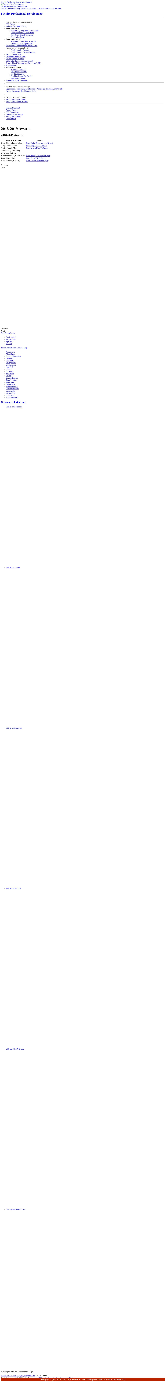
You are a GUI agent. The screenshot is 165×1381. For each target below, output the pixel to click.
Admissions (10, 352)
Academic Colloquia (18, 70)
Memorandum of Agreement (21, 44)
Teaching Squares (17, 74)
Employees (10, 395)
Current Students (12, 389)
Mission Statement (13, 108)
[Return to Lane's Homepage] (12, 4)
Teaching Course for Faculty (21, 76)
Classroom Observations (15, 59)
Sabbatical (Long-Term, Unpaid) (23, 41)
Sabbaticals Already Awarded (22, 35)
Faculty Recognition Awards (17, 102)
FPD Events (10, 24)
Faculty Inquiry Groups (20, 50)
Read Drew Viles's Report (36, 158)
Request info (10, 339)
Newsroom (10, 374)
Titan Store (10, 382)
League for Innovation (14, 114)
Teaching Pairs (11, 65)
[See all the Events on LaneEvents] (82, 325)
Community (10, 391)
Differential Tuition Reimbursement (19, 61)
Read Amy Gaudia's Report (36, 146)
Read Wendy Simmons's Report (38, 156)
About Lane (10, 354)
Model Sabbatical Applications (22, 33)
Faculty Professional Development (22, 13)
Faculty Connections (14, 54)
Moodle (9, 344)
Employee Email (12, 397)
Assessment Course (18, 78)
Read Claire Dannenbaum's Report (39, 143)
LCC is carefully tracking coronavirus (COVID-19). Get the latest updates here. (31, 8)
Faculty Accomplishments (15, 99)
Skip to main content (24, 2)
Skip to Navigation (8, 2)
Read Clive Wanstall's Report (37, 161)
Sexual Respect (12, 378)
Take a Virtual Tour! (8, 348)
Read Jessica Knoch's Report (37, 148)
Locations (9, 371)
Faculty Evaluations (13, 117)
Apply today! (11, 337)
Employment (11, 365)
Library (8, 369)
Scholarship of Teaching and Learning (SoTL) (23, 63)
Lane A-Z (9, 367)
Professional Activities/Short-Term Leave (21, 46)
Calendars (9, 358)
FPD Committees (12, 112)
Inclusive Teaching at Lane (16, 26)
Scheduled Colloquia (19, 72)
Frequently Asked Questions (16, 80)
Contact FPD (11, 119)
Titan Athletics (11, 380)
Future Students (12, 387)
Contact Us (10, 361)
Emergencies (11, 363)
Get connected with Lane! (13, 402)
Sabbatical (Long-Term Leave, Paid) (24, 31)
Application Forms (18, 37)
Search (8, 376)
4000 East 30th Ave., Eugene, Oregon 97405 (18, 1376)
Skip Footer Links (8, 333)
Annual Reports (12, 110)
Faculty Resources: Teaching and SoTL (21, 91)
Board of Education (13, 356)
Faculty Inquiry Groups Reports (23, 52)
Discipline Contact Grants (15, 57)
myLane (9, 341)
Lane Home (10, 384)
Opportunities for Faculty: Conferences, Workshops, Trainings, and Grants (34, 89)
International (10, 393)
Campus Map (22, 348)
